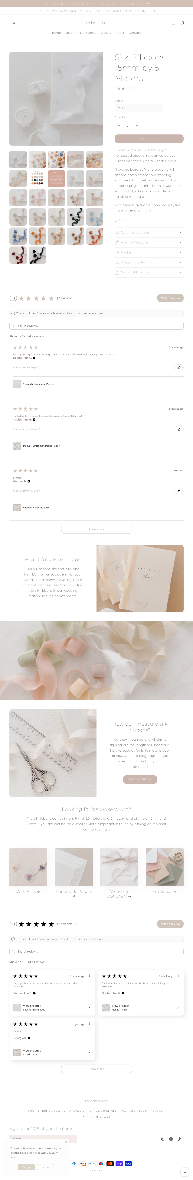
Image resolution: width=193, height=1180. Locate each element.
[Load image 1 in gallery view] (18, 159)
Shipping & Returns (51, 1111)
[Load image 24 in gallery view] (75, 236)
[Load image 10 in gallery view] (94, 178)
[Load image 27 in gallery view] (37, 255)
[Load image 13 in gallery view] (56, 198)
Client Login (138, 1111)
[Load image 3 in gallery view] (56, 159)
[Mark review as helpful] (179, 367)
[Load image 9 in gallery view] (75, 178)
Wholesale (76, 1111)
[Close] (66, 1142)
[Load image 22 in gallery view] (37, 236)
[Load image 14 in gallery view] (75, 198)
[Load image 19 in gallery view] (75, 217)
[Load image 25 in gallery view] (94, 236)
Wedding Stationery (117, 893)
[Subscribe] (73, 1139)
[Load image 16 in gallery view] (18, 217)
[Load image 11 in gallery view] (18, 198)
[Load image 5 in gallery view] (94, 159)
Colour (119, 101)
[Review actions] (89, 975)
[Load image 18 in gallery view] (56, 217)
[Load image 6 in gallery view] (18, 178)
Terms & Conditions (102, 1111)
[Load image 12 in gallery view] (37, 198)
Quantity (120, 117)
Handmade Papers (74, 891)
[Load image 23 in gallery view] (56, 236)
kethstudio (100, 1170)
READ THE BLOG (140, 779)
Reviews (156, 1111)
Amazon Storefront (96, 1117)
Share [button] (123, 220)
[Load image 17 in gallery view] (37, 217)
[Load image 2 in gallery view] (37, 159)
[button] (13, 22)
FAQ (123, 1111)
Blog (31, 1111)
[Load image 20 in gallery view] (94, 217)
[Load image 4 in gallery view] (75, 159)
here (147, 210)
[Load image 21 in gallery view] (18, 236)
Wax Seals (26, 891)
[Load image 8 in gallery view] (56, 178)
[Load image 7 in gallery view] (37, 178)
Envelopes (162, 891)
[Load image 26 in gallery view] (18, 255)
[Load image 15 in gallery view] (94, 198)
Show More (18, 986)
